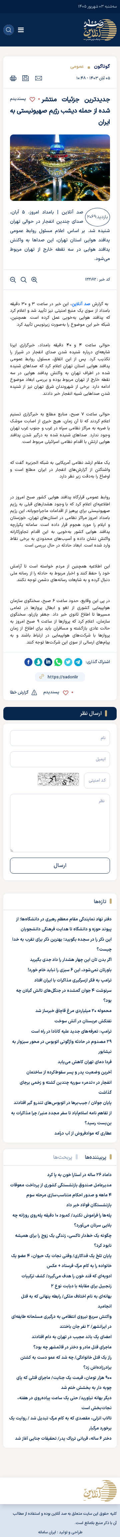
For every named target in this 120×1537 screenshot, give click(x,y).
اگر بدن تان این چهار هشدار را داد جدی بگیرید (71, 960)
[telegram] (78, 662)
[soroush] (38, 662)
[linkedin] (48, 662)
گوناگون (102, 66)
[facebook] (28, 662)
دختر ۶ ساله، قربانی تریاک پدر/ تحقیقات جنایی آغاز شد (63, 1438)
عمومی (77, 66)
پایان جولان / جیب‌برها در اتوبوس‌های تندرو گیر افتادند (63, 1103)
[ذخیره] (25, 78)
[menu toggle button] (21, 30)
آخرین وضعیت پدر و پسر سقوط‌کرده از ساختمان (69, 1072)
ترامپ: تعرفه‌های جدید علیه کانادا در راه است (71, 1031)
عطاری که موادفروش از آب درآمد (83, 1133)
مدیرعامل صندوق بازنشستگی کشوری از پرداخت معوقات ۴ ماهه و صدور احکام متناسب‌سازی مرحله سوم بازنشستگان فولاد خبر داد (61, 1195)
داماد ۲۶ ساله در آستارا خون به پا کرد (79, 1175)
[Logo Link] (100, 30)
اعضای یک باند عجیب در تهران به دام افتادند (72, 1337)
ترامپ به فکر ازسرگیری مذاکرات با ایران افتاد (73, 980)
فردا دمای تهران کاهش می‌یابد (85, 1062)
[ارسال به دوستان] (38, 78)
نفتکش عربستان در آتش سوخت (83, 1021)
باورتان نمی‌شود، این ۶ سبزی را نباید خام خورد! (70, 970)
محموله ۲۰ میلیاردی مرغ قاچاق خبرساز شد (73, 1011)
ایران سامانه (47, 1532)
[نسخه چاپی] (13, 78)
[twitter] (68, 662)
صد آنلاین (81, 304)
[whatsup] (58, 662)
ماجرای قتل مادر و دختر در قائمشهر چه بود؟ (72, 1347)
